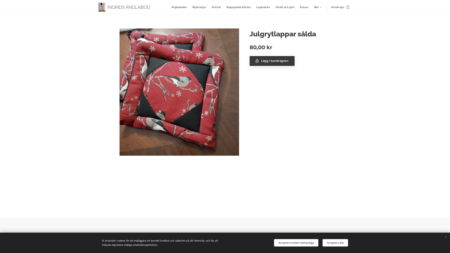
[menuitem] (180, 7)
